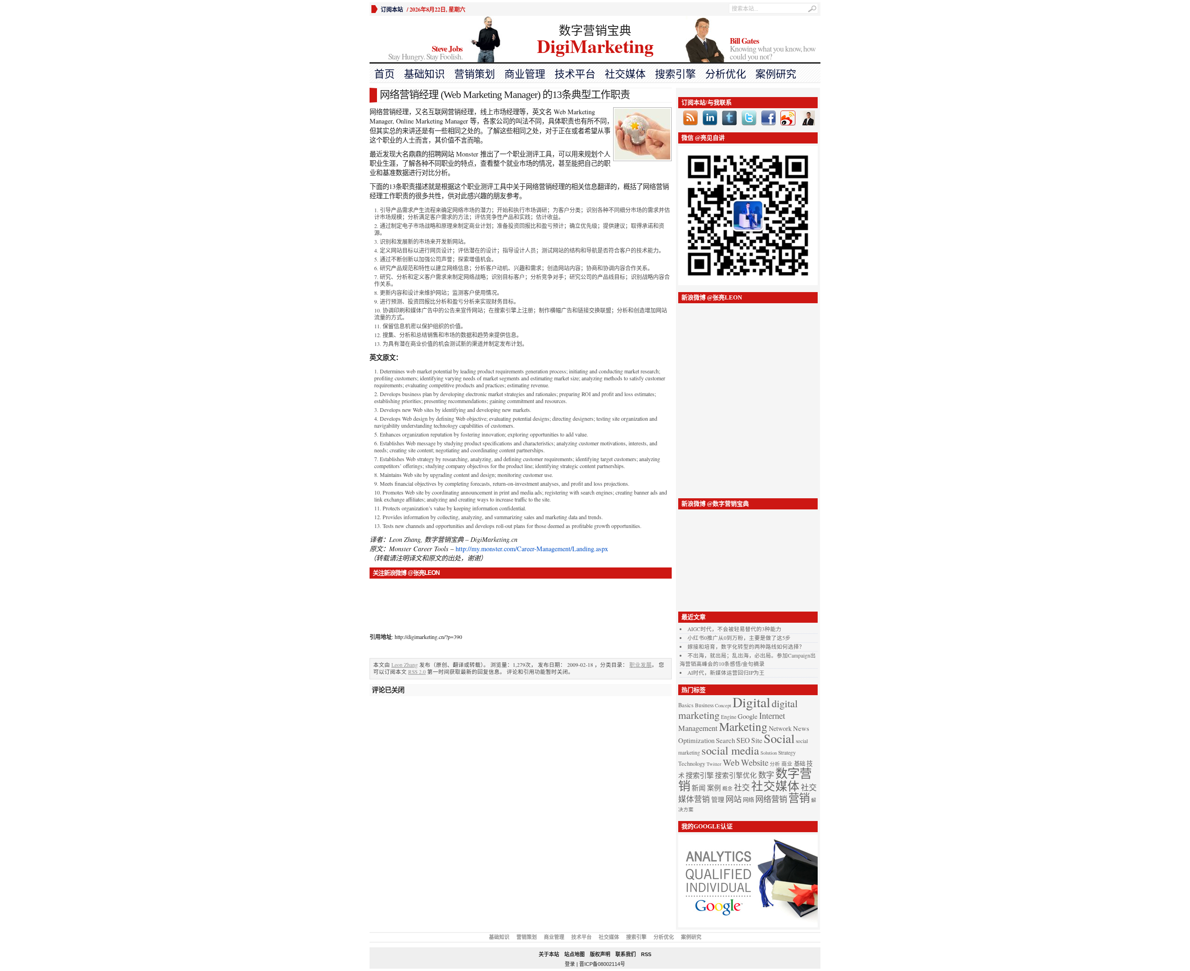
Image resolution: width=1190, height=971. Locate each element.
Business (704, 705)
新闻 (699, 787)
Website (754, 762)
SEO (743, 740)
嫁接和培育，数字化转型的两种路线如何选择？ (746, 646)
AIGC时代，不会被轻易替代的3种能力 (734, 629)
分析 (775, 764)
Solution (768, 752)
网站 (733, 799)
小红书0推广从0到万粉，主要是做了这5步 (739, 637)
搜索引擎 (675, 74)
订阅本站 (392, 9)
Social (779, 738)
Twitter (714, 764)
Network (780, 728)
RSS (646, 954)
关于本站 (549, 954)
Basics (686, 705)
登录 (570, 964)
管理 (717, 799)
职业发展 (640, 664)
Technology (691, 764)
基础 (799, 764)
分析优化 (725, 74)
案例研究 (775, 74)
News (801, 728)
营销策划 (474, 74)
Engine (728, 716)
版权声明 (600, 954)
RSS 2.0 (417, 671)
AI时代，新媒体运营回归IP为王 (726, 672)
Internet (772, 715)
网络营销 (771, 799)
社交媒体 (625, 74)
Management (698, 728)
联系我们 (625, 954)
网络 (748, 800)
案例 (714, 787)
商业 (787, 763)
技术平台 (575, 74)
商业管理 (524, 74)
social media (730, 750)
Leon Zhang (404, 664)
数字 (766, 774)
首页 (384, 74)
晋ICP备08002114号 (602, 964)
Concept (723, 705)
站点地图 (574, 954)
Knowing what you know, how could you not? (772, 49)
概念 (727, 788)
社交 (742, 787)
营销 (799, 797)
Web (731, 762)
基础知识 (424, 74)
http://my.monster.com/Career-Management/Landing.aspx (532, 548)
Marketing (743, 726)
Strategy (787, 752)
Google (748, 716)
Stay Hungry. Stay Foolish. (425, 53)
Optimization (696, 740)
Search (725, 740)
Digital (751, 702)
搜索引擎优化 (736, 775)
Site (756, 740)
